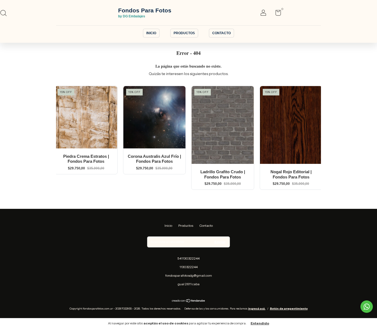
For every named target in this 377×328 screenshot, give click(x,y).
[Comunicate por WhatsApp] (366, 306)
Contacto (221, 33)
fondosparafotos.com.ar (141, 13)
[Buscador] (5, 13)
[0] (276, 14)
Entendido (260, 323)
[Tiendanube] (188, 300)
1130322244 (188, 267)
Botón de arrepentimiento (289, 308)
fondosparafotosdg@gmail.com (188, 275)
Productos (184, 33)
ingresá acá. (257, 308)
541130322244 (188, 258)
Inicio (151, 33)
